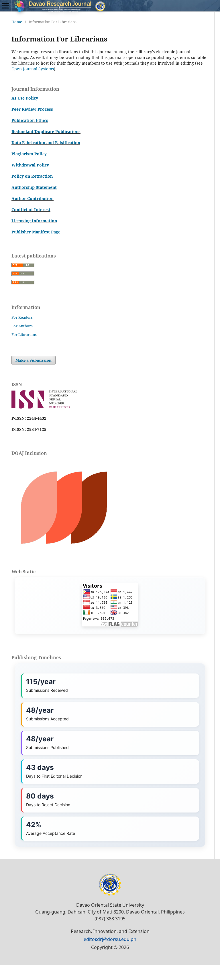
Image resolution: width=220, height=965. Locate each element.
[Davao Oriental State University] (110, 894)
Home (16, 21)
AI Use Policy (24, 98)
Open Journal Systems (32, 69)
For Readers (22, 317)
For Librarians (24, 334)
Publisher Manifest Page (35, 232)
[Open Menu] (5, 5)
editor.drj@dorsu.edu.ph (110, 939)
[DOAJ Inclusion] (63, 547)
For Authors (22, 325)
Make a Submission (33, 360)
